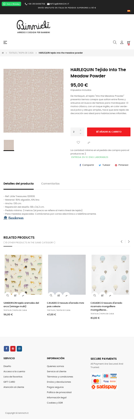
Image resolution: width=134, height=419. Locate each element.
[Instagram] (19, 349)
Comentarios (50, 183)
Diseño (7, 366)
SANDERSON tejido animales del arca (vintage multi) (21, 305)
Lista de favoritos (13, 377)
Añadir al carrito (110, 132)
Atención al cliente (13, 387)
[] (15, 295)
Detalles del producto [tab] (18, 183)
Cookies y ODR (55, 403)
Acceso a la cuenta (14, 371)
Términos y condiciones (60, 377)
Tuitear (106, 165)
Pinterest (123, 165)
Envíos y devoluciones (59, 382)
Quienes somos (55, 366)
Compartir (88, 165)
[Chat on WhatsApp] (11, 4)
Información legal (56, 398)
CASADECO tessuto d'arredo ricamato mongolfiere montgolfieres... (106, 306)
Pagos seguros (55, 387)
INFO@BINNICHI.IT (58, 4)
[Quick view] (7, 295)
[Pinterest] (13, 349)
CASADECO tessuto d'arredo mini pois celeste (65, 305)
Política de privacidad (59, 392)
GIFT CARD (9, 382)
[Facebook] (6, 349)
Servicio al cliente (56, 371)
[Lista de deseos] (78, 142)
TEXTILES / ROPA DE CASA (15, 310)
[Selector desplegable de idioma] (67, 11)
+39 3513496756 (35, 4)
